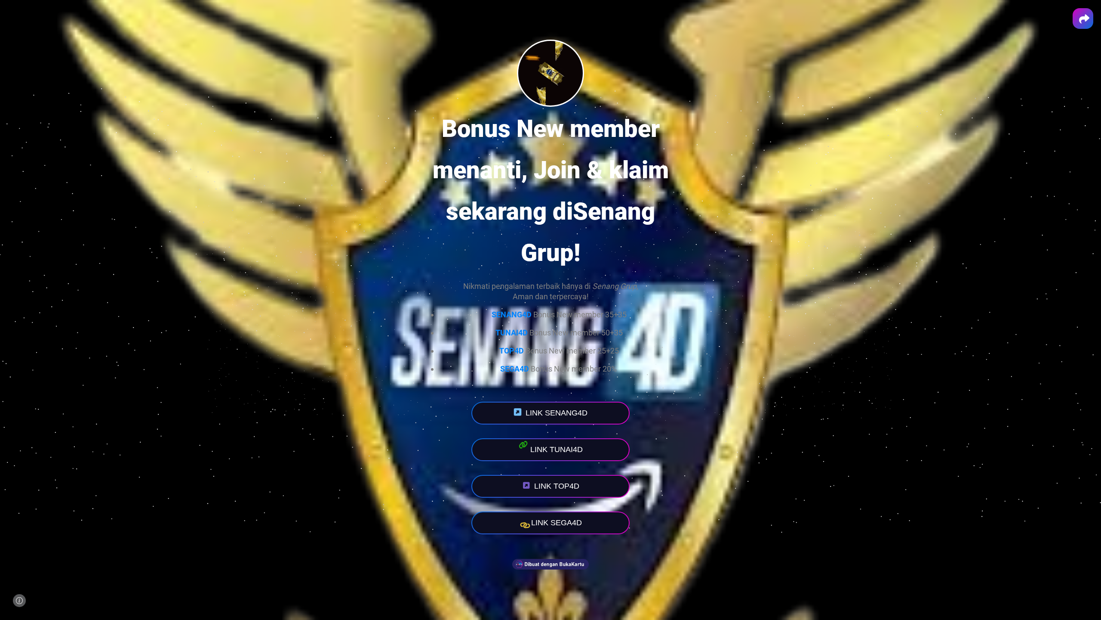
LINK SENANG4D (556, 413)
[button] (1083, 18)
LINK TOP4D (556, 486)
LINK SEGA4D (556, 522)
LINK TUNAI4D (556, 449)
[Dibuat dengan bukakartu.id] (550, 575)
